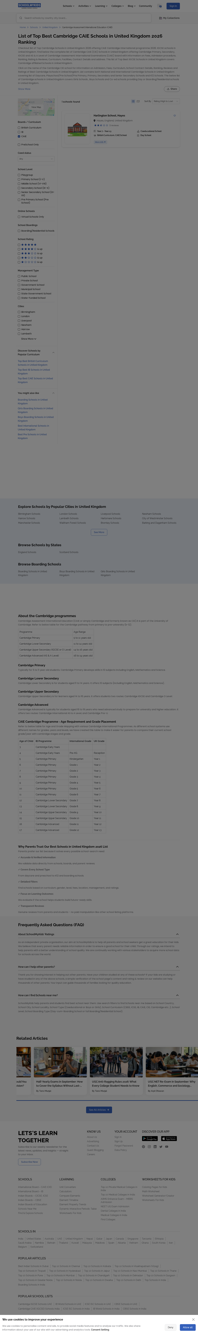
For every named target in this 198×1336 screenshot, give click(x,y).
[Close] (178, 638)
